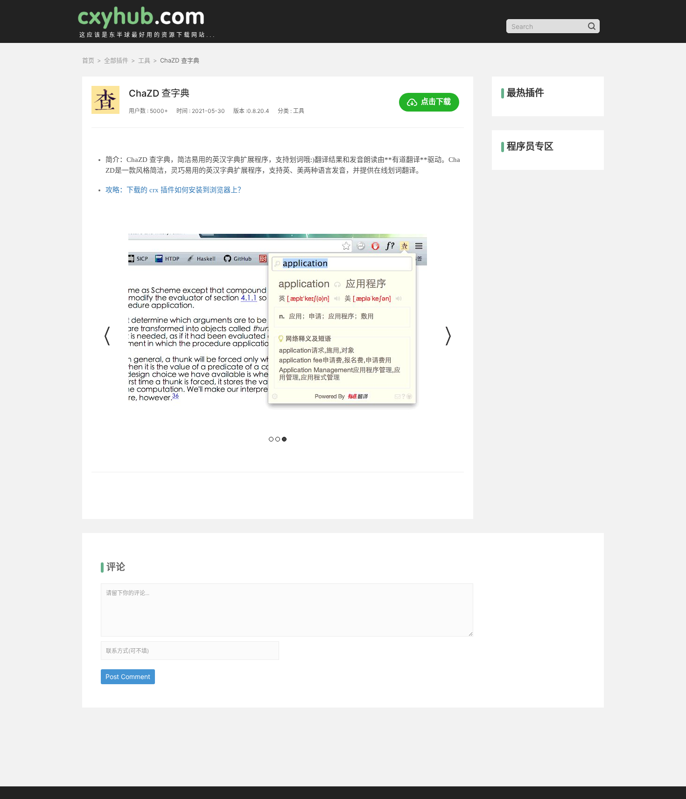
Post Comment (127, 676)
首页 (88, 60)
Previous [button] (108, 336)
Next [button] (448, 336)
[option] (277, 339)
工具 (144, 60)
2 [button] (277, 439)
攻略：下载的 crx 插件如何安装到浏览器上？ (175, 190)
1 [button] (271, 439)
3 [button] (284, 439)
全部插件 (116, 60)
